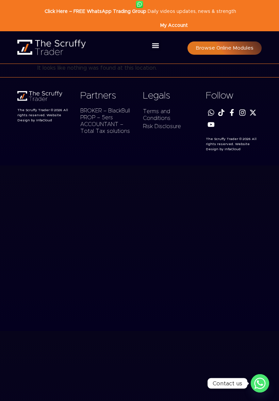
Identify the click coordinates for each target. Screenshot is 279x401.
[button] (155, 45)
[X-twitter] (253, 112)
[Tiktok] (221, 112)
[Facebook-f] (232, 112)
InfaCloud (44, 120)
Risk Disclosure (162, 126)
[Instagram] (242, 112)
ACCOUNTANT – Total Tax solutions (105, 128)
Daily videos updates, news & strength (139, 11)
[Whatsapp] (211, 112)
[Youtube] (211, 124)
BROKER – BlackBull (105, 111)
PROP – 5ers (96, 117)
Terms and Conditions (156, 115)
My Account (174, 25)
